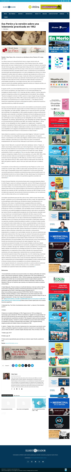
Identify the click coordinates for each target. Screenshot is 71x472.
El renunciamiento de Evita (7, 409)
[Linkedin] (22, 365)
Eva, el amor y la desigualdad (23, 409)
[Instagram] (62, 1)
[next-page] (4, 413)
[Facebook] (59, 1)
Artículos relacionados (7, 395)
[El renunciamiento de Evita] (8, 403)
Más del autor (17, 395)
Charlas (62, 13)
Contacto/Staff (53, 13)
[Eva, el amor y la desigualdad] (24, 403)
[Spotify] (64, 1)
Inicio (5, 13)
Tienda (6, 17)
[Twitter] (66, 1)
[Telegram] (32, 365)
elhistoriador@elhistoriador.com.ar (38, 457)
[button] (67, 14)
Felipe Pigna (5, 29)
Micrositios (29, 13)
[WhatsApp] (19, 365)
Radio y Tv (38, 13)
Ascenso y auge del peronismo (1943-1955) (18, 21)
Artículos (6, 21)
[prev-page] (2, 413)
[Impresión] (29, 365)
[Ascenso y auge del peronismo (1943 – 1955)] (39, 403)
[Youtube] (68, 1)
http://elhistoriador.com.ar (16, 376)
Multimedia (12, 13)
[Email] (26, 365)
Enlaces (45, 13)
